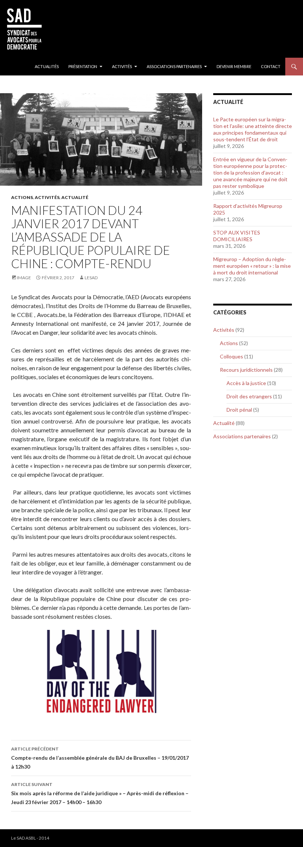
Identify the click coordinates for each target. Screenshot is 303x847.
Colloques (231, 356)
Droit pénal (239, 409)
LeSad (91, 277)
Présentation (82, 66)
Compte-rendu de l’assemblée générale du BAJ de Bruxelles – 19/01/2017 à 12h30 (100, 758)
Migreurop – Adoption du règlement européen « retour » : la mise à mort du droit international (252, 266)
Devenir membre (234, 66)
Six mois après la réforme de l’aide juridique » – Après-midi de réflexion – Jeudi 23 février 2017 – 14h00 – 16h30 (99, 793)
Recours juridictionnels (246, 370)
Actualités (47, 66)
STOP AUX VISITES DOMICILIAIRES (236, 235)
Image (24, 277)
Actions (22, 197)
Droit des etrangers (249, 396)
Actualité (74, 197)
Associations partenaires (174, 66)
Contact (270, 66)
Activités (122, 66)
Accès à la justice (246, 383)
